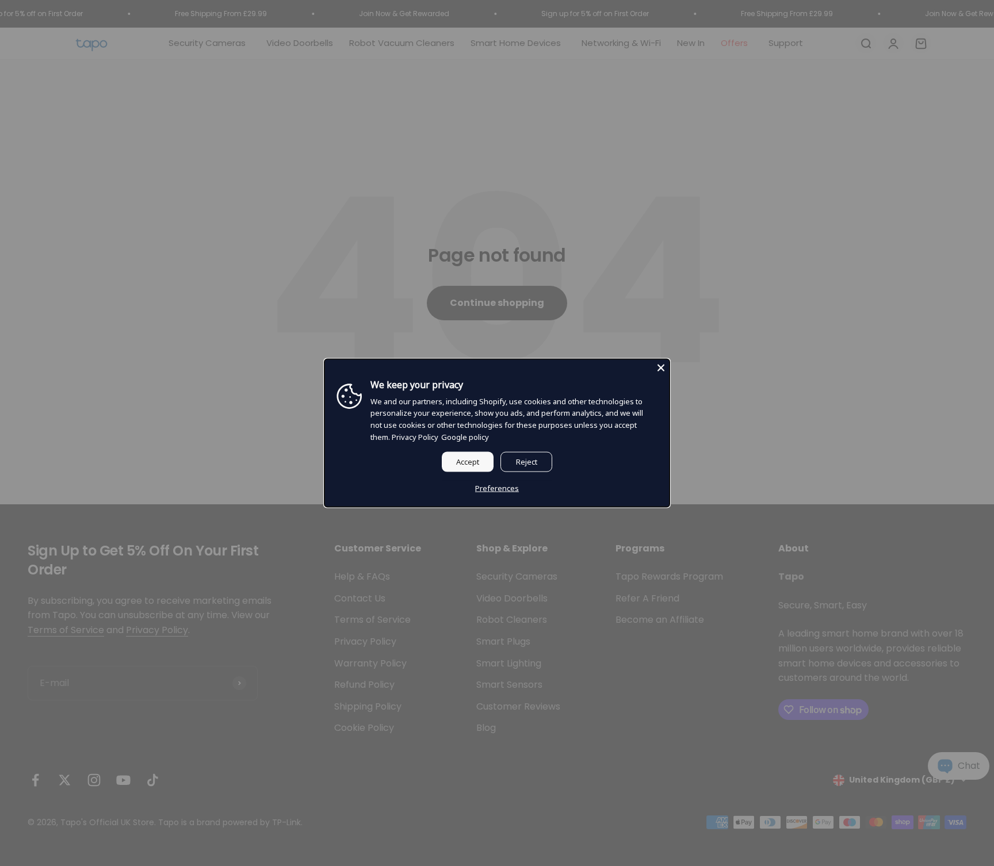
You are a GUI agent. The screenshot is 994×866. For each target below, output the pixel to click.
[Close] (661, 368)
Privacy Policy (415, 437)
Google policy (465, 437)
